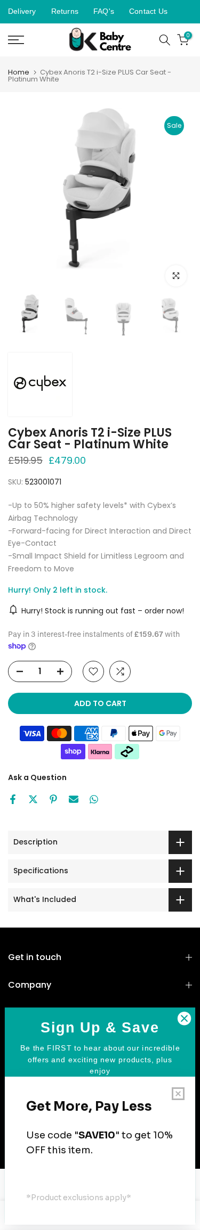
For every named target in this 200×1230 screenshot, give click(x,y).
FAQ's (103, 11)
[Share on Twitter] (33, 799)
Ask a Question (37, 777)
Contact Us (148, 11)
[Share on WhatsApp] (94, 799)
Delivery (22, 11)
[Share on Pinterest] (53, 799)
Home (18, 72)
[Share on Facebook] (13, 799)
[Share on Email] (73, 799)
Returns (64, 11)
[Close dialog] (184, 1018)
